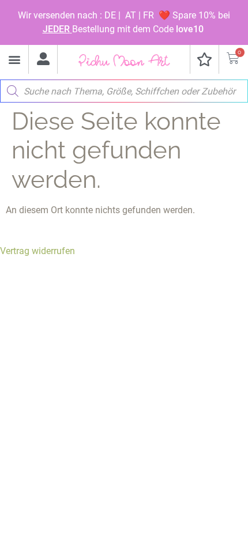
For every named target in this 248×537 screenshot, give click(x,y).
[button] (14, 59)
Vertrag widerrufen (37, 250)
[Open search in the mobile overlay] (124, 88)
